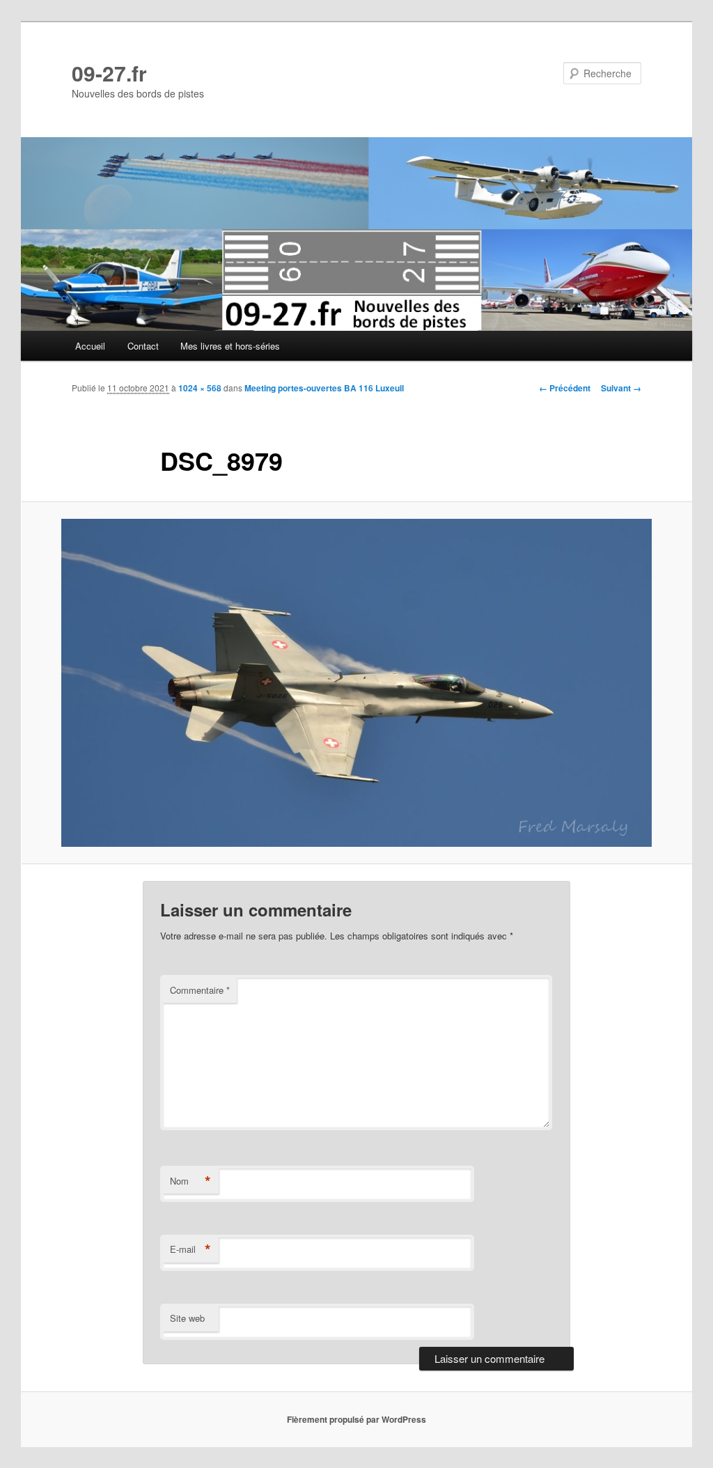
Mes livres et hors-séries (230, 345)
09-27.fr (109, 73)
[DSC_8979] (356, 682)
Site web (187, 1318)
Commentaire (200, 990)
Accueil (90, 345)
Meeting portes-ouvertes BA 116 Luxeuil (324, 388)
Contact (143, 345)
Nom (190, 1181)
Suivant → (621, 388)
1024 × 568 (199, 388)
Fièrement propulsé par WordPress (356, 1419)
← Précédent (564, 388)
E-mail (190, 1249)
